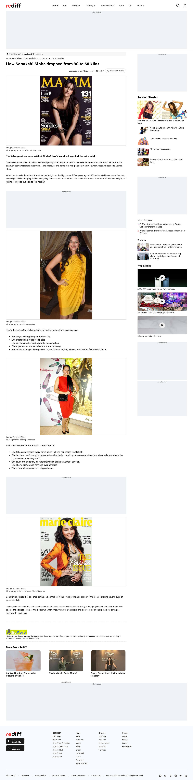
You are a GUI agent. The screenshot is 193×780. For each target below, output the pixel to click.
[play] (162, 278)
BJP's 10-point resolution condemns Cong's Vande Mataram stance (160, 225)
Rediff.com (116, 775)
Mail (65, 5)
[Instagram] (175, 776)
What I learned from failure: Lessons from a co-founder (163, 232)
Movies (79, 743)
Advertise (25, 775)
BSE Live (102, 736)
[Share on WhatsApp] (160, 776)
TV (130, 5)
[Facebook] (170, 776)
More (139, 5)
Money (90, 5)
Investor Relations (78, 775)
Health (124, 736)
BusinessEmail (107, 5)
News (74, 5)
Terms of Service (58, 775)
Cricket (78, 750)
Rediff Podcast (81, 763)
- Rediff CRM (57, 753)
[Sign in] (185, 5)
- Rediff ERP (57, 757)
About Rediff (11, 775)
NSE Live (102, 740)
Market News (104, 743)
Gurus (121, 5)
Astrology (80, 760)
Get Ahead (17, 58)
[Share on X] (165, 776)
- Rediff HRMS (58, 750)
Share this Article (117, 71)
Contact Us (95, 775)
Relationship (127, 747)
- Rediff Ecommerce (60, 747)
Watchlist (103, 747)
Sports (78, 747)
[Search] (178, 5)
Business (79, 740)
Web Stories (144, 265)
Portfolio (102, 750)
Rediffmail (57, 736)
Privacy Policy (40, 775)
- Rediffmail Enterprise (61, 743)
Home (55, 5)
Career (124, 743)
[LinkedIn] (186, 776)
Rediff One (57, 740)
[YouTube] (181, 776)
